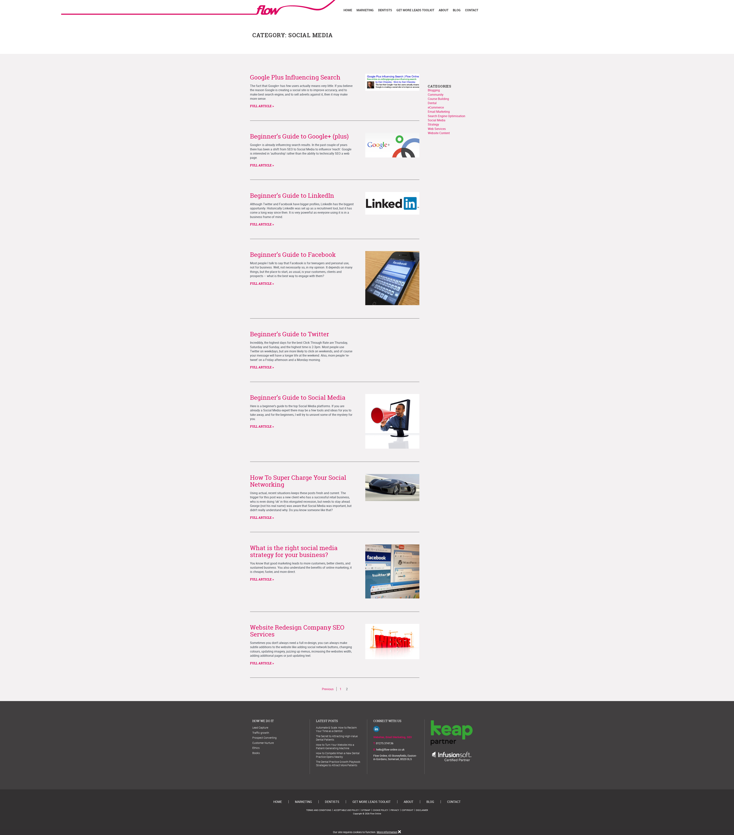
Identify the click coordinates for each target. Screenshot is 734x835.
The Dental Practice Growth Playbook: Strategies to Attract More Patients (338, 763)
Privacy (395, 810)
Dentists (385, 10)
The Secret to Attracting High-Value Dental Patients (337, 737)
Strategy (433, 124)
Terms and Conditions (318, 810)
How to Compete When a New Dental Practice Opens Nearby (338, 754)
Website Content (439, 133)
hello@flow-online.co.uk (390, 749)
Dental (432, 103)
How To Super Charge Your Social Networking (298, 481)
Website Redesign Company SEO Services (297, 630)
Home (347, 10)
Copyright (407, 810)
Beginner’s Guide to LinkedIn (292, 195)
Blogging (434, 90)
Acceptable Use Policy (346, 810)
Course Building (438, 99)
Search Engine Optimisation (446, 116)
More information (387, 832)
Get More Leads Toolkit (415, 10)
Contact (471, 10)
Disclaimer (422, 810)
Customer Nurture (263, 743)
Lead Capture (260, 727)
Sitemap (365, 810)
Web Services (437, 129)
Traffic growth (260, 732)
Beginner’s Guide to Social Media (297, 397)
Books (256, 753)
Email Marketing (439, 111)
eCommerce (436, 107)
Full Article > (262, 106)
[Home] (293, 7)
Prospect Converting (264, 737)
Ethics (256, 748)
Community (435, 94)
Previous (328, 689)
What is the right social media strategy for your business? (294, 551)
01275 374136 (384, 743)
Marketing (365, 10)
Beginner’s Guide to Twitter (289, 334)
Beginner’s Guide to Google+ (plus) (299, 136)
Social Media (436, 120)
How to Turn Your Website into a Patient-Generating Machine (335, 746)
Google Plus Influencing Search (295, 77)
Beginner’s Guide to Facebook (293, 254)
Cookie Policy (380, 810)
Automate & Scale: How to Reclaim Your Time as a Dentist (336, 729)
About (443, 10)
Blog (457, 10)
